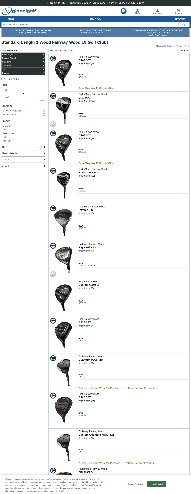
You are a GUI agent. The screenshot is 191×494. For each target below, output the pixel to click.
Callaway (7, 126)
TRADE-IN (95, 19)
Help (137, 13)
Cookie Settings (135, 484)
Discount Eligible (12, 79)
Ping (5, 129)
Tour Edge (8, 141)
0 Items (178, 13)
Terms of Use (80, 488)
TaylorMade (8, 133)
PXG (5, 137)
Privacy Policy (91, 485)
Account (157, 13)
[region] (95, 484)
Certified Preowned (23, 111)
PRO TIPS (180, 19)
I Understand (157, 484)
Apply (42, 100)
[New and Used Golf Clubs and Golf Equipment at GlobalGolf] (19, 14)
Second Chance (23, 114)
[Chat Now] (124, 11)
